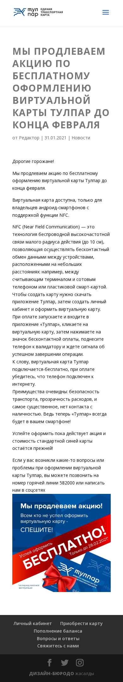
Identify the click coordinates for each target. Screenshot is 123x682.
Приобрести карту (81, 623)
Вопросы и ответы (58, 638)
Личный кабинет (33, 623)
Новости (81, 138)
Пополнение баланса (58, 631)
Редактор (29, 138)
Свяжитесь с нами (58, 646)
